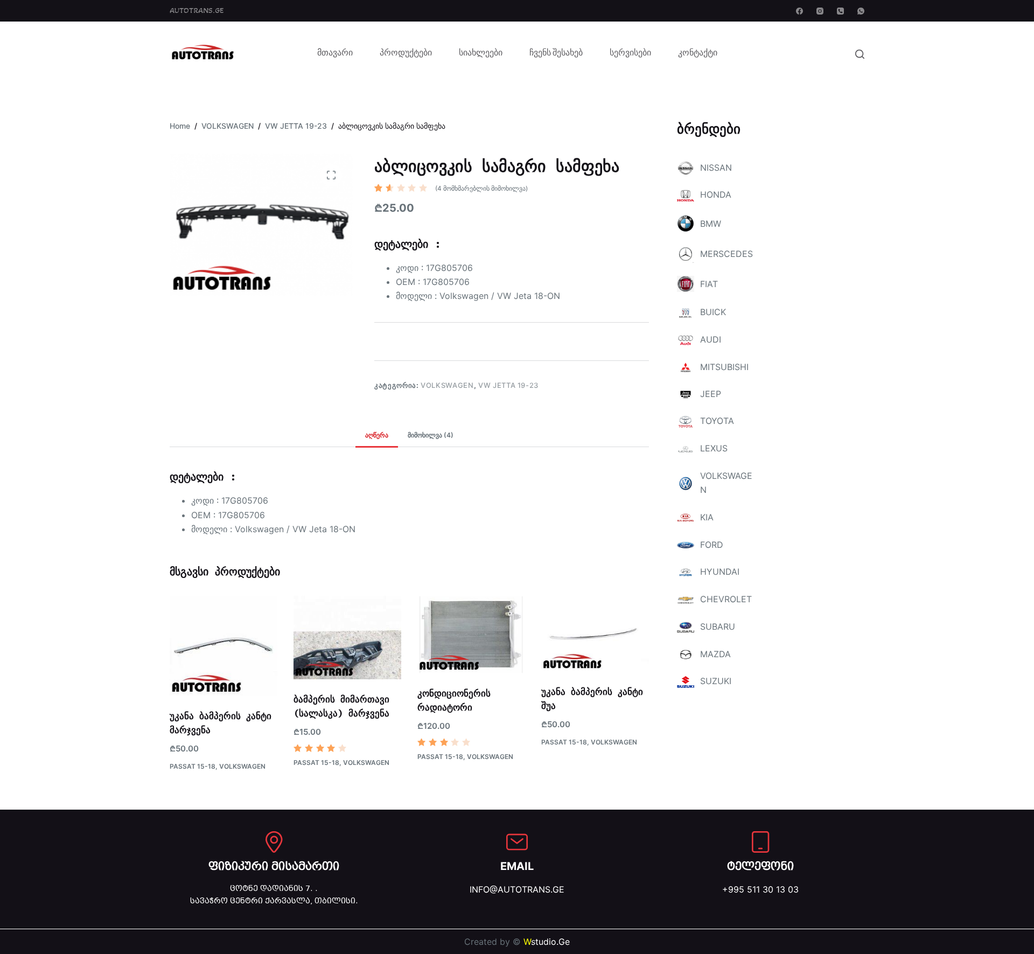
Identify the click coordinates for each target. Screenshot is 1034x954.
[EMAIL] (517, 842)
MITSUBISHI (724, 366)
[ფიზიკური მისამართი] (274, 842)
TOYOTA (717, 420)
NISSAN (716, 167)
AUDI (710, 339)
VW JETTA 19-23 (508, 385)
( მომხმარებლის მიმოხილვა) (481, 188)
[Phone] (840, 11)
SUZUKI (715, 681)
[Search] (859, 54)
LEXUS (714, 448)
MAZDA (715, 654)
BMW (710, 223)
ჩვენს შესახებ (556, 53)
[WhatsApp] (860, 11)
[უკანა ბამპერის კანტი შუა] (595, 634)
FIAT (709, 283)
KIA (707, 517)
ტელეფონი (760, 866)
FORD (711, 544)
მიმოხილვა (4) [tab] (430, 435)
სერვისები (630, 53)
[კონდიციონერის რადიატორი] (471, 635)
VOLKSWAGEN (447, 385)
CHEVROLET (726, 599)
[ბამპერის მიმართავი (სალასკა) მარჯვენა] (347, 638)
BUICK (713, 312)
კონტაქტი (697, 53)
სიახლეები (480, 53)
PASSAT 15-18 (192, 766)
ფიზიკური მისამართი (273, 866)
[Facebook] (799, 11)
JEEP (710, 393)
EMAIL (517, 866)
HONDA (715, 194)
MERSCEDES (726, 253)
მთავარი (335, 53)
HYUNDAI (719, 571)
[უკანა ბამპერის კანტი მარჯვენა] (223, 646)
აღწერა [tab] (376, 435)
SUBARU (717, 626)
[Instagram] (819, 11)
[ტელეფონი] (760, 842)
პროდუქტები (406, 53)
